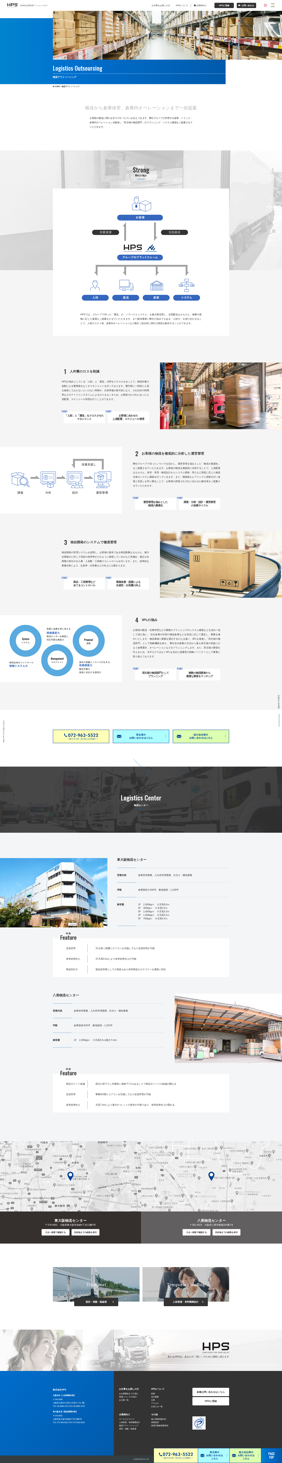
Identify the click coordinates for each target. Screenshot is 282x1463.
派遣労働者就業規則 (159, 1425)
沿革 (153, 1400)
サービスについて (126, 1419)
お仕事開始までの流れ (128, 1393)
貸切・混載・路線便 (127, 1429)
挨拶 (153, 1393)
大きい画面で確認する (55, 1232)
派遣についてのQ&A (128, 1397)
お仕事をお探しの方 (161, 5)
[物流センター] (267, 718)
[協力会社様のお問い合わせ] (267, 725)
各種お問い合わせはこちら (211, 1392)
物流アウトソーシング (128, 1425)
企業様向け (201, 5)
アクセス (155, 1403)
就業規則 (155, 1422)
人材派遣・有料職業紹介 (129, 1422)
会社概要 (155, 1397)
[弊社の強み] (267, 715)
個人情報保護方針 (158, 1419)
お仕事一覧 (124, 1400)
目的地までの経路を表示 (85, 1232)
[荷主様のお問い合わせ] (267, 722)
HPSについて (182, 5)
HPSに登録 (224, 5)
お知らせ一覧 (157, 1406)
